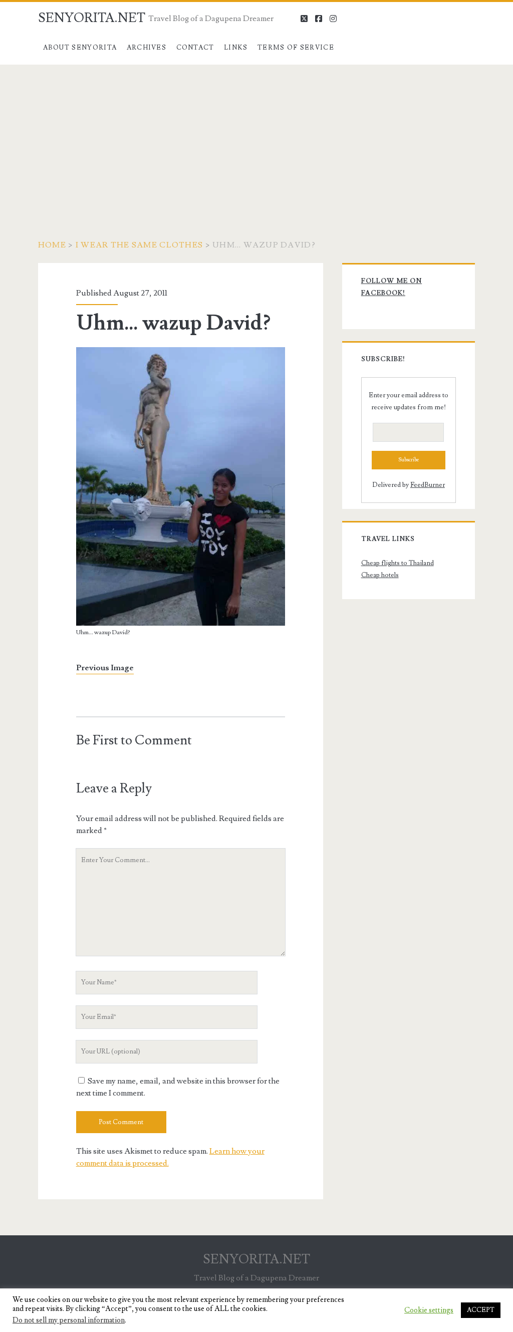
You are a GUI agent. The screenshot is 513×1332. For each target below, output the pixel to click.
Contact (195, 48)
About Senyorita (80, 48)
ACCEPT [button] (480, 1310)
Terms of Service (296, 48)
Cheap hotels (380, 575)
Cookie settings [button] (428, 1310)
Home (52, 245)
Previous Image (105, 668)
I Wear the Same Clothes (139, 245)
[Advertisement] (256, 140)
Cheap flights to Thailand (397, 563)
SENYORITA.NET (91, 18)
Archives (146, 48)
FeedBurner (427, 485)
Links (236, 48)
